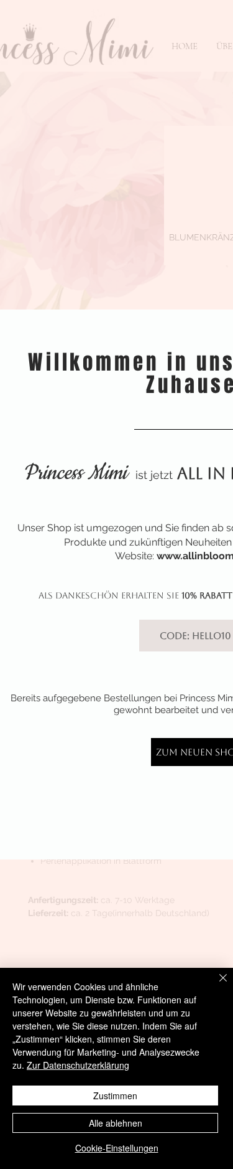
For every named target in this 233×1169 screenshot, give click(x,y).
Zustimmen (115, 1095)
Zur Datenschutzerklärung (78, 1065)
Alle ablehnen (115, 1123)
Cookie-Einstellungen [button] (116, 1148)
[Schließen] (216, 985)
